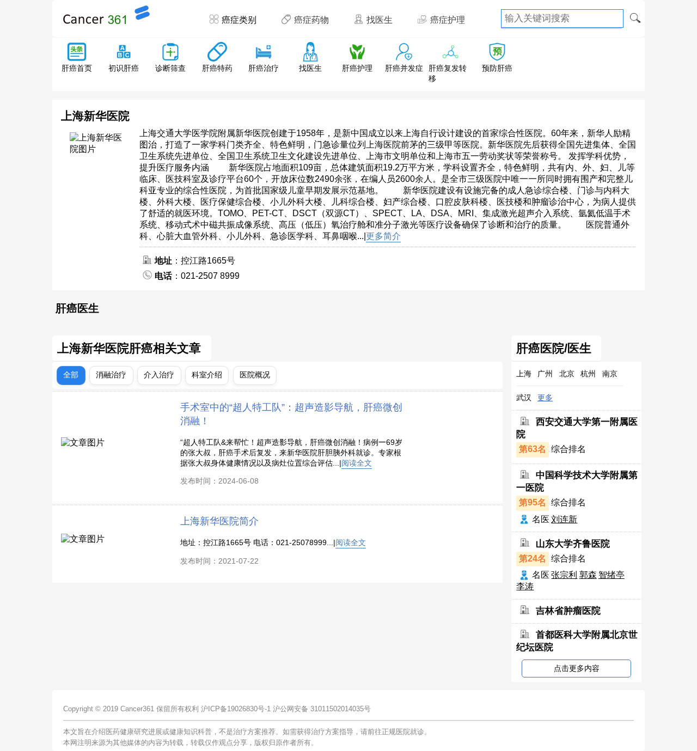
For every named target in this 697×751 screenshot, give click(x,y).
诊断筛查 (170, 68)
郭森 (588, 574)
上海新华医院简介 (219, 521)
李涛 (525, 586)
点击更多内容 (577, 668)
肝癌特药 (217, 68)
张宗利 (564, 574)
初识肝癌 (123, 68)
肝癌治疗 (263, 68)
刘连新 (564, 519)
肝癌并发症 (404, 68)
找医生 (379, 20)
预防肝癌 (497, 68)
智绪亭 (611, 574)
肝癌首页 (77, 68)
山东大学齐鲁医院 (573, 543)
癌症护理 (447, 20)
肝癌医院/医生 (553, 348)
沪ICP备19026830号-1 (236, 709)
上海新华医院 (95, 115)
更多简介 (383, 236)
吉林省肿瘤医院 (568, 611)
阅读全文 (356, 463)
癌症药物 (311, 20)
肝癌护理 (357, 68)
